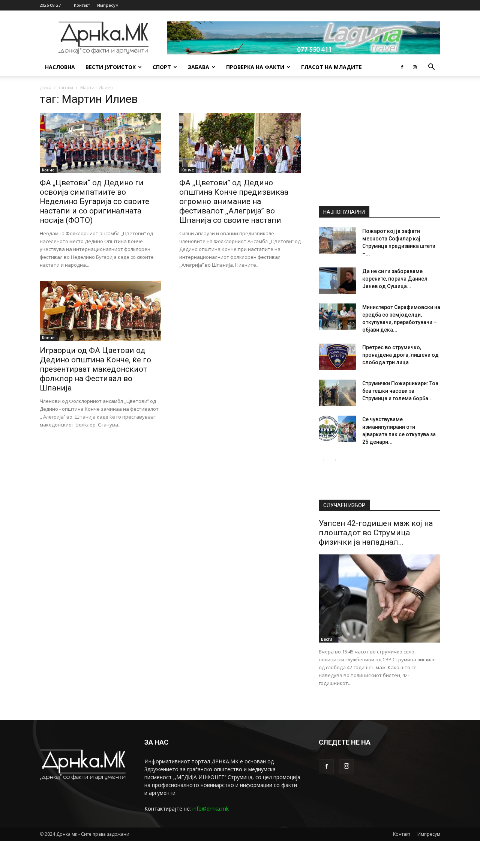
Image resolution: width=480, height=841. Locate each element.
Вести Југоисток (111, 67)
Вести (326, 639)
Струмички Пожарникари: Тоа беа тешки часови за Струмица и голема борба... (400, 390)
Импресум (107, 5)
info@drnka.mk (210, 808)
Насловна (60, 67)
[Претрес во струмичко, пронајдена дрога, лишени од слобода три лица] (337, 357)
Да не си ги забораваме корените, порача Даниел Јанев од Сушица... (395, 278)
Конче (48, 170)
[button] (431, 67)
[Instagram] (414, 67)
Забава (198, 67)
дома (45, 87)
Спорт (162, 67)
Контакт (82, 5)
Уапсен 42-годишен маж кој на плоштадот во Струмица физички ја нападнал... (376, 533)
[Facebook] (402, 67)
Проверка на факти (255, 67)
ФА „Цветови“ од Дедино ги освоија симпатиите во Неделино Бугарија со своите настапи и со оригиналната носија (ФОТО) (94, 201)
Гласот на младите (331, 67)
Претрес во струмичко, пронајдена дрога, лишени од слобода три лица (400, 354)
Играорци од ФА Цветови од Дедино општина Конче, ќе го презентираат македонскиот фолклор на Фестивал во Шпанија (95, 369)
